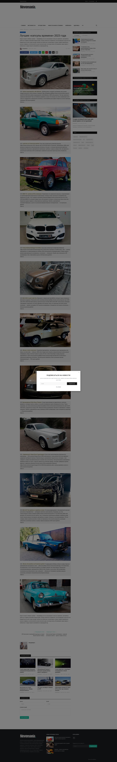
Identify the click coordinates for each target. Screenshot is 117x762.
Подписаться (72, 383)
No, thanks (58, 386)
